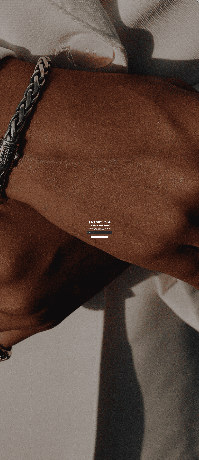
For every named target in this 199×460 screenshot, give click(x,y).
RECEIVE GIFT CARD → (99, 237)
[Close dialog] (198, 1)
